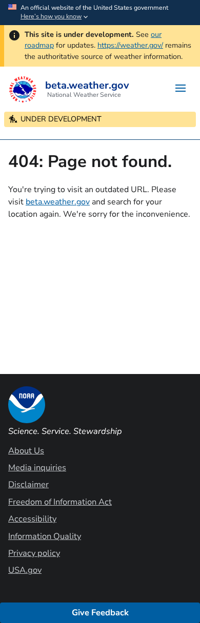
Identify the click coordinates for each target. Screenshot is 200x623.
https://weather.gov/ (130, 45)
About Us (26, 450)
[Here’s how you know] (100, 12)
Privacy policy (34, 553)
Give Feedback (100, 612)
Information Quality (44, 536)
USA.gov (25, 570)
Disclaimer (28, 484)
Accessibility (32, 518)
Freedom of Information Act (60, 501)
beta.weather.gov (58, 201)
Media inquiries (37, 467)
